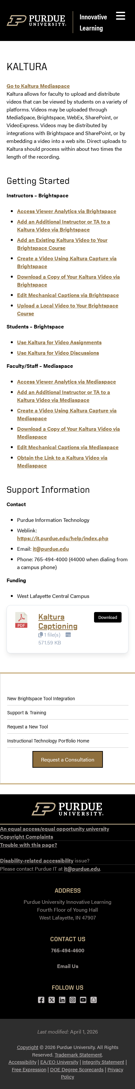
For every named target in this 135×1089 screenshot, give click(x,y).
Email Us (67, 966)
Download (107, 617)
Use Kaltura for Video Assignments (59, 342)
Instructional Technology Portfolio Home (48, 740)
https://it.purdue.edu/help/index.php (62, 538)
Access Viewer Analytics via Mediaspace (66, 381)
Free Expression (29, 1069)
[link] (38, 85)
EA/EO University (59, 1061)
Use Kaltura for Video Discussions (58, 352)
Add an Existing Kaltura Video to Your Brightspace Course (62, 243)
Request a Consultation (67, 759)
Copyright (27, 1046)
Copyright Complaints (26, 836)
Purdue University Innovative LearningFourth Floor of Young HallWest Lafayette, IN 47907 (67, 909)
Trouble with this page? (28, 844)
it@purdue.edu (51, 548)
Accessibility (22, 1061)
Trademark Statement (78, 1054)
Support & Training (26, 712)
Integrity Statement (103, 1061)
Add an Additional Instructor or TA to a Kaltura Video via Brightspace (63, 225)
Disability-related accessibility (36, 860)
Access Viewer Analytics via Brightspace (66, 211)
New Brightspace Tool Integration (42, 698)
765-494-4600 (67, 950)
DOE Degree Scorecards (77, 1069)
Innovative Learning (93, 22)
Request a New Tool (27, 726)
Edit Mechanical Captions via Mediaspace (68, 447)
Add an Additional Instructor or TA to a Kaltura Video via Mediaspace (63, 396)
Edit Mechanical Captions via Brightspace (68, 295)
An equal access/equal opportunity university (54, 828)
